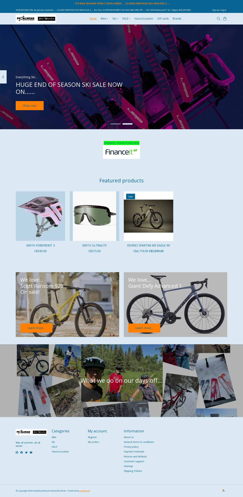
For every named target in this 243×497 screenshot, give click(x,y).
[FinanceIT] (121, 152)
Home (93, 18)
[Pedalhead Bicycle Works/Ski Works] (36, 18)
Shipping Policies (133, 470)
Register (92, 437)
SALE (54, 446)
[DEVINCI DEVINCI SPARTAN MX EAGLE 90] (148, 216)
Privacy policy (131, 446)
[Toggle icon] (218, 19)
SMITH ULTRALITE (94, 245)
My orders (93, 441)
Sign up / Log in (219, 10)
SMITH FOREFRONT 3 (40, 245)
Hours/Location (144, 18)
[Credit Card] (223, 490)
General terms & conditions (139, 441)
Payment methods (134, 451)
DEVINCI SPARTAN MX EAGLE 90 (148, 245)
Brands (177, 18)
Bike (54, 437)
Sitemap (128, 466)
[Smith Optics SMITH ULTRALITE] (94, 216)
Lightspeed (85, 490)
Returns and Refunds (135, 456)
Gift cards (163, 18)
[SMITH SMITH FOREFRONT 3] (40, 216)
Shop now (29, 105)
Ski (53, 441)
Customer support (134, 461)
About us (129, 437)
